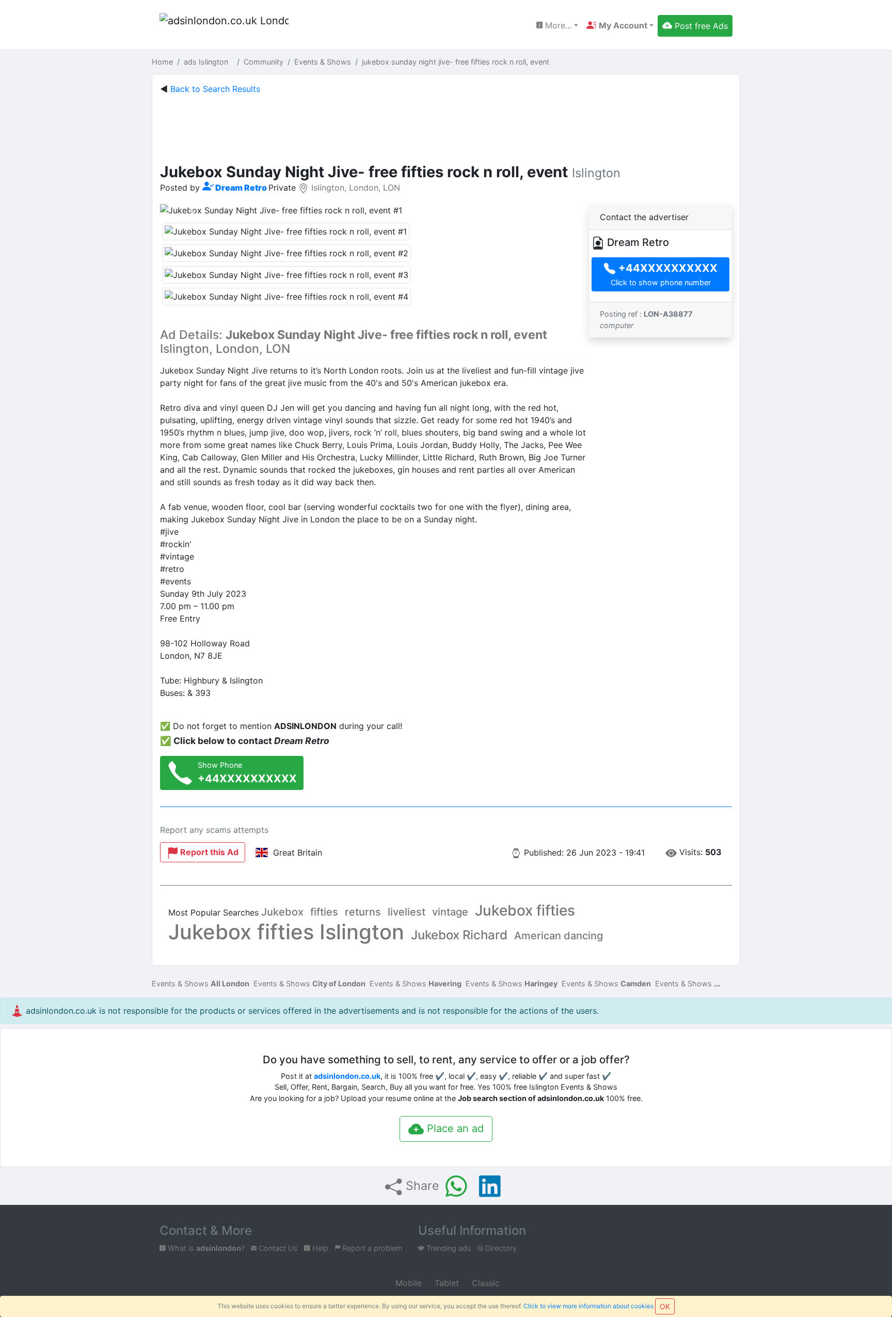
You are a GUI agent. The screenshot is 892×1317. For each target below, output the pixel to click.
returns (363, 912)
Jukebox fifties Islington (286, 931)
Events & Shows (200, 983)
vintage (450, 912)
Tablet (445, 1283)
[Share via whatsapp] (456, 1186)
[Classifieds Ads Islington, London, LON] (224, 25)
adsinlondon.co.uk (347, 1076)
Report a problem (371, 1248)
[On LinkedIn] (490, 1186)
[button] (620, 25)
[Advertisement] (446, 126)
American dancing (558, 935)
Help (319, 1248)
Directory (500, 1248)
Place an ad (454, 1128)
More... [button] (557, 25)
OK (665, 1306)
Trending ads (447, 1248)
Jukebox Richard (459, 934)
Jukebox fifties (525, 910)
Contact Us (277, 1248)
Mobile (407, 1283)
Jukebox (282, 912)
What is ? (205, 1248)
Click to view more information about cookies (588, 1306)
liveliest (406, 912)
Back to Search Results (215, 89)
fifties (324, 912)
